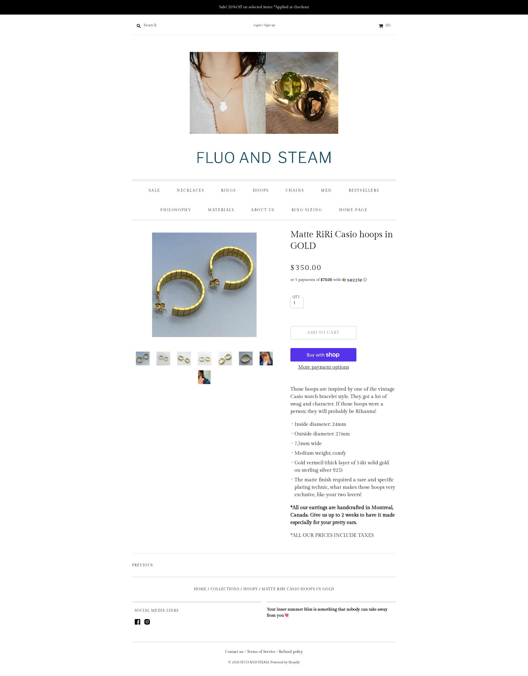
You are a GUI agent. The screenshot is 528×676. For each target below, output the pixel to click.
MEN (326, 190)
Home (200, 589)
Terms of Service (261, 652)
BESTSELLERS (364, 190)
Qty (297, 297)
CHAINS (295, 190)
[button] (343, 279)
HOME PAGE (353, 210)
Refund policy (291, 652)
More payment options (323, 367)
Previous (142, 565)
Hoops (250, 589)
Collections (225, 589)
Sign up (269, 25)
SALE (154, 190)
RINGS (228, 190)
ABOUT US (263, 210)
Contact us (234, 652)
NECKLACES (190, 190)
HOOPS (261, 190)
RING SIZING (307, 210)
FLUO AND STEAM (254, 662)
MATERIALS (221, 210)
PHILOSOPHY (175, 210)
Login (257, 25)
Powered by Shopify (285, 662)
